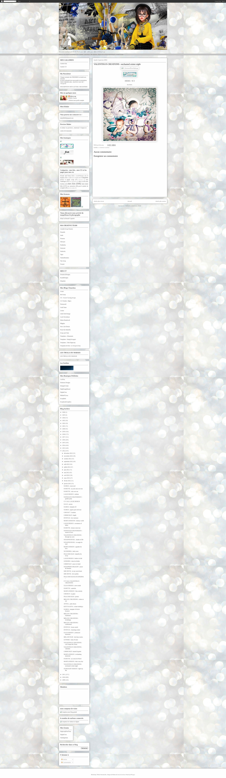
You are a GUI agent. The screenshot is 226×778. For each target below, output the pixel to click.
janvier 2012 (67, 483)
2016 (64, 440)
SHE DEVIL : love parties (71, 574)
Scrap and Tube (64, 333)
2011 (64, 674)
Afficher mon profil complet (76, 100)
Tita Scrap (63, 261)
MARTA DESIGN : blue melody (73, 591)
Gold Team (63, 307)
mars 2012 (67, 478)
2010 (64, 677)
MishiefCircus (64, 395)
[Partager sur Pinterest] (115, 145)
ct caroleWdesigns (79, 175)
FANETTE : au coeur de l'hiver (72, 658)
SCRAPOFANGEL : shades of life (73, 539)
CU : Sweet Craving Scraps (68, 298)
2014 (64, 445)
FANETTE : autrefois (70, 588)
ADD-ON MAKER (66, 131)
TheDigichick (64, 738)
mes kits (71, 183)
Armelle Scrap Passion (66, 229)
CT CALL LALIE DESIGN (72, 501)
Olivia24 (62, 242)
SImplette (63, 281)
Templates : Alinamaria (66, 336)
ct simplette (84, 177)
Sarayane (62, 248)
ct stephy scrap (69, 179)
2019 (64, 431)
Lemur (62, 310)
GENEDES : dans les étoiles (72, 561)
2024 (64, 418)
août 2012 (67, 464)
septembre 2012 (68, 461)
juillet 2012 (67, 467)
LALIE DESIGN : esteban (71, 494)
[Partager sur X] (111, 145)
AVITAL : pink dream (70, 604)
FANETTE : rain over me (71, 491)
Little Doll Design (65, 314)
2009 (64, 680)
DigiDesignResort (65, 389)
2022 (64, 423)
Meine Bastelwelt (65, 320)
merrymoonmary (121, 774)
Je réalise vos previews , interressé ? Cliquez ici (73, 128)
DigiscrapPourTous (65, 731)
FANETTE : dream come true (72, 528)
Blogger (133, 774)
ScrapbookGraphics (65, 402)
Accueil (130, 201)
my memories (71, 186)
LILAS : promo (68, 504)
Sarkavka (62, 251)
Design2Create (64, 386)
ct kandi (76, 177)
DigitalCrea (63, 392)
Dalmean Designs (65, 382)
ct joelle (70, 177)
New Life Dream (65, 326)
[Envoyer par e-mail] (108, 145)
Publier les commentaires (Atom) (133, 206)
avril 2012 (67, 475)
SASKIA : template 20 (70, 507)
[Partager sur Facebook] (113, 145)
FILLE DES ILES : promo (71, 596)
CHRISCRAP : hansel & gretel (72, 651)
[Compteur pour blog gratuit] (68, 712)
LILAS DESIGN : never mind (72, 585)
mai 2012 (67, 472)
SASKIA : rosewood (69, 486)
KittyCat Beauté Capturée (67, 218)
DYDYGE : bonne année (71, 627)
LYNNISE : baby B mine (71, 640)
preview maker (71, 188)
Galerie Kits (63, 63)
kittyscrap (73, 96)
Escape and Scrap (65, 175)
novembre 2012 (68, 456)
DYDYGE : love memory (71, 518)
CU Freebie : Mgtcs (65, 301)
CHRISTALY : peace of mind (72, 564)
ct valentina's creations (104, 147)
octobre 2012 (68, 459)
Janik (61, 235)
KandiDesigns (64, 277)
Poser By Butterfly (65, 330)
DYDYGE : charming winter (72, 630)
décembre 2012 (68, 453)
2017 (64, 437)
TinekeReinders (64, 258)
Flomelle (62, 232)
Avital (62, 291)
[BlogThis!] (110, 145)
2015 (64, 442)
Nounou (62, 238)
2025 (64, 415)
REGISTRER (83, 86)
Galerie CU (63, 66)
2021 (64, 426)
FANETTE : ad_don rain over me (73, 488)
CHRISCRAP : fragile (70, 515)
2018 (64, 434)
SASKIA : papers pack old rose (72, 509)
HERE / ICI (130, 80)
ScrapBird (63, 398)
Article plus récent (99, 201)
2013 (64, 448)
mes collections (73, 181)
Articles (64, 759)
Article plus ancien (160, 201)
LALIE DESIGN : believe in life (73, 558)
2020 (64, 429)
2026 (64, 412)
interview (80, 179)
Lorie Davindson (65, 317)
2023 (64, 420)
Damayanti (63, 304)
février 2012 (67, 481)
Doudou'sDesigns (65, 274)
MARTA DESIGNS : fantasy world (74, 520)
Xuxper (62, 264)
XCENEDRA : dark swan (71, 551)
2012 (64, 451)
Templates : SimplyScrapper (68, 339)
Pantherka (63, 245)
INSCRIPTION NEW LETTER (69, 86)
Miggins (62, 323)
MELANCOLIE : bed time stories (73, 637)
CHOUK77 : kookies (70, 512)
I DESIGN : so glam (69, 594)
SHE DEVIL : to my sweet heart (73, 571)
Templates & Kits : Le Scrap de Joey (70, 346)
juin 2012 (67, 470)
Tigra (61, 254)
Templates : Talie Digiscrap (67, 342)
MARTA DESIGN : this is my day (73, 661)
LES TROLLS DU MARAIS (68, 356)
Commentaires (66, 762)
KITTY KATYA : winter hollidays (73, 606)
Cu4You (62, 379)
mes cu (81, 181)
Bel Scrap (63, 294)
